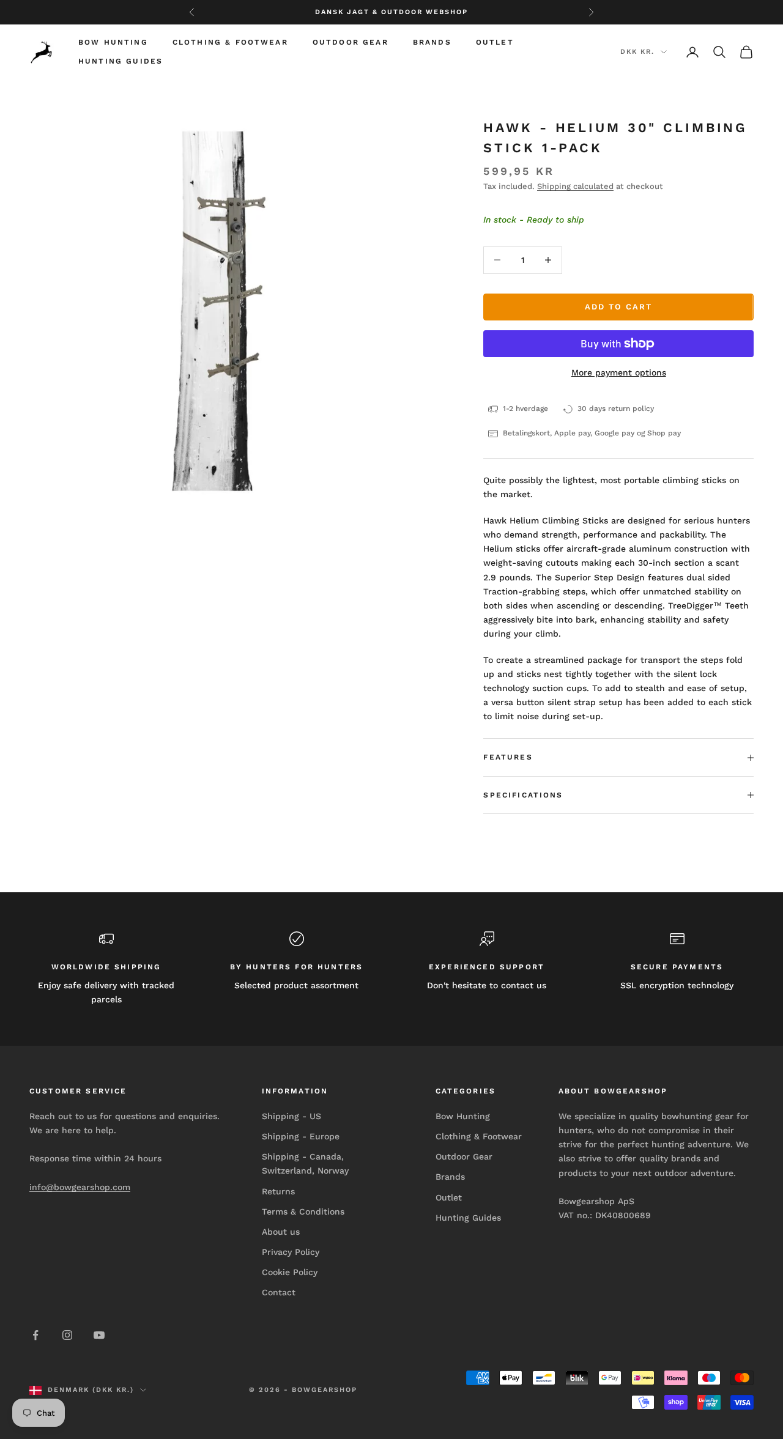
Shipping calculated (575, 186)
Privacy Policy (290, 1252)
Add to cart (618, 306)
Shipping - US (291, 1116)
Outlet (495, 42)
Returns (278, 1191)
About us (281, 1232)
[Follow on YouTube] (99, 1335)
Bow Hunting (113, 42)
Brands (432, 42)
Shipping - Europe (301, 1136)
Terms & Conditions (303, 1211)
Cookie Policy (289, 1272)
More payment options (618, 372)
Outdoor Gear (350, 42)
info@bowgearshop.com (79, 1187)
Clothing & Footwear (230, 42)
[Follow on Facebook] (35, 1335)
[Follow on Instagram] (67, 1335)
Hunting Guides (120, 61)
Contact (278, 1292)
